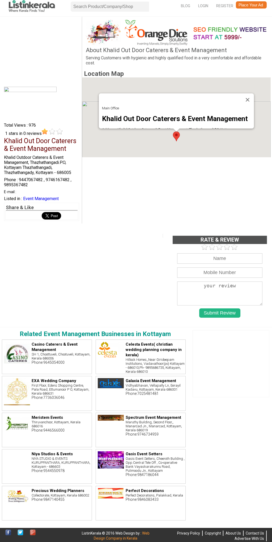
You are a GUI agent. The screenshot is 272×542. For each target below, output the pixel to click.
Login (203, 6)
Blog (185, 6)
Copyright (213, 533)
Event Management (41, 198)
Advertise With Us (249, 538)
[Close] (247, 99)
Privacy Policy (188, 533)
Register (224, 6)
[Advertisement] (41, 52)
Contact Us (255, 533)
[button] (176, 136)
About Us (233, 533)
